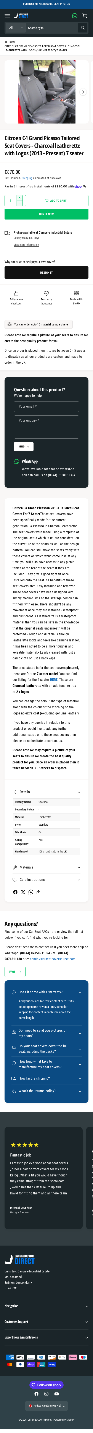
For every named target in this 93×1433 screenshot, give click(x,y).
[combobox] (57, 28)
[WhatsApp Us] (75, 16)
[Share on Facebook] (15, 892)
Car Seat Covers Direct (40, 1419)
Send (21, 446)
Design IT (46, 272)
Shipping (27, 178)
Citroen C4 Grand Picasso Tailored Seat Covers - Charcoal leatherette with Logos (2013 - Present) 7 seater (43, 48)
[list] (46, 1179)
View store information (26, 244)
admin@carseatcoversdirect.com (52, 959)
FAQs (12, 971)
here (65, 324)
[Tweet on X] (23, 892)
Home (11, 42)
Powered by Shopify (63, 1419)
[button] (7, 16)
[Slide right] (83, 91)
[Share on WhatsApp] (31, 892)
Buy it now (46, 214)
